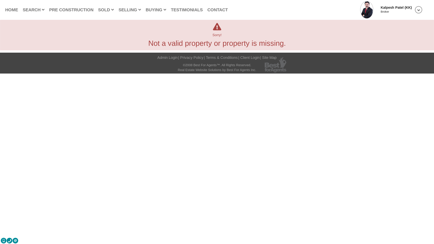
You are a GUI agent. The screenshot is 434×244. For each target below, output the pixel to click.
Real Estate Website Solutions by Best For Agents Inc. (217, 70)
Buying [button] (155, 9)
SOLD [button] (104, 9)
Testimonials (187, 9)
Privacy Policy (191, 57)
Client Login (250, 57)
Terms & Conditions (222, 57)
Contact (217, 9)
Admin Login (167, 57)
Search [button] (32, 9)
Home (11, 9)
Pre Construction (71, 9)
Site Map (269, 57)
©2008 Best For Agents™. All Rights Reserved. (217, 65)
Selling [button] (128, 9)
